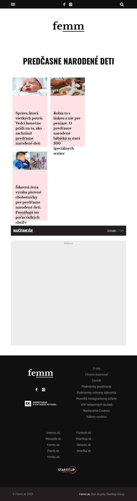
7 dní (121, 230)
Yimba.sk (53, 457)
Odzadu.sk (84, 445)
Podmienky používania (96, 386)
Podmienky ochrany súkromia (96, 392)
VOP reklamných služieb (96, 404)
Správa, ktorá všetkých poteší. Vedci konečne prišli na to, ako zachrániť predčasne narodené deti (29, 128)
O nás (96, 368)
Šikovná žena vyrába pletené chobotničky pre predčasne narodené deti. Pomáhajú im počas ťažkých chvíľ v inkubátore (28, 207)
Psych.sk (53, 451)
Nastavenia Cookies (96, 410)
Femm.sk (53, 445)
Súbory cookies (96, 416)
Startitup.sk (83, 439)
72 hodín (111, 230)
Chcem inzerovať (96, 374)
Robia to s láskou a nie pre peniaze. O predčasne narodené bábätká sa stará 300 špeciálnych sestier (67, 133)
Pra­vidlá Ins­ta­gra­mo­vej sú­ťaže (96, 398)
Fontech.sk (83, 433)
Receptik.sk (53, 439)
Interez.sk (53, 433)
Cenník (96, 380)
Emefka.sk (84, 451)
